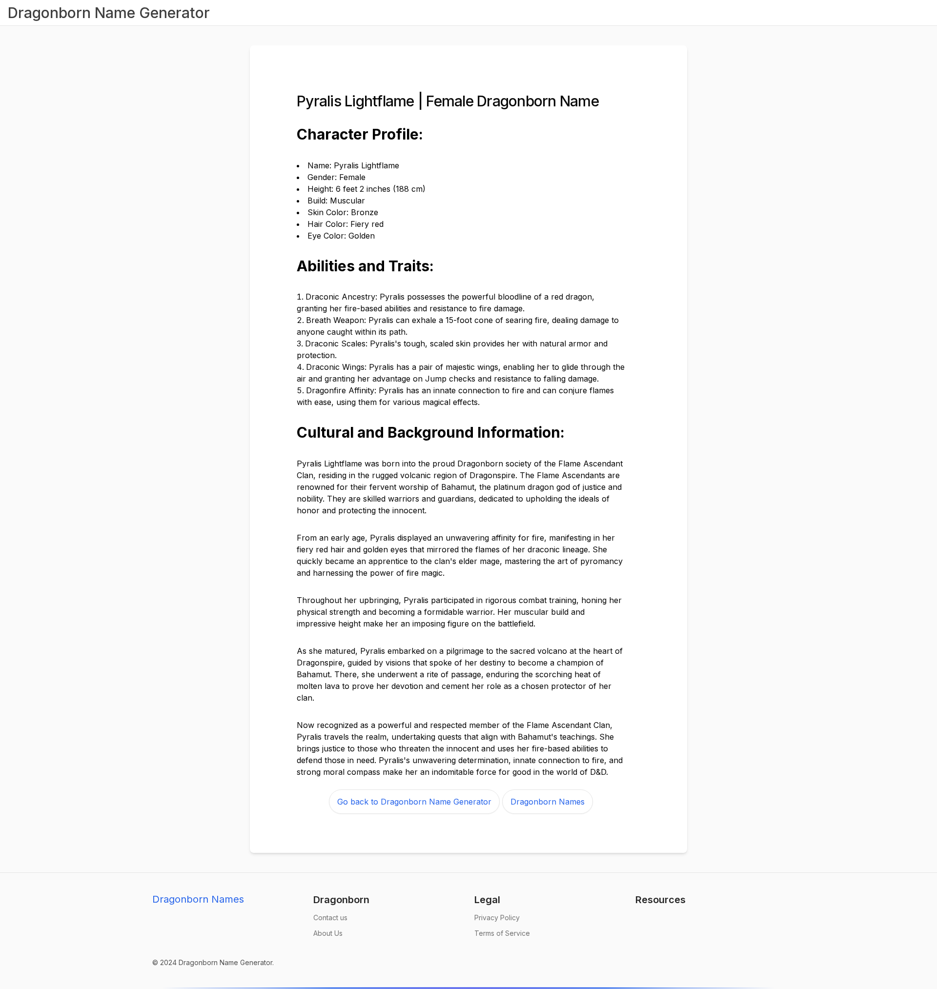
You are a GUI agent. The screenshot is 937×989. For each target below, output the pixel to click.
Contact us (330, 917)
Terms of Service (502, 933)
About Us (328, 933)
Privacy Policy (497, 917)
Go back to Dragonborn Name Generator (414, 802)
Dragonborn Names (547, 802)
